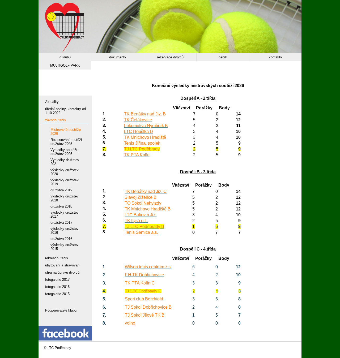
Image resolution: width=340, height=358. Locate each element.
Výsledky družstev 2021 (64, 162)
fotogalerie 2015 (57, 294)
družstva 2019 (61, 190)
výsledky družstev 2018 (64, 198)
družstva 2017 (61, 223)
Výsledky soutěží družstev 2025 (63, 152)
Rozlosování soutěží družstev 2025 (66, 142)
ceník (223, 57)
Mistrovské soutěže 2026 (65, 132)
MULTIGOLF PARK (65, 65)
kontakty (275, 57)
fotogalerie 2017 (57, 280)
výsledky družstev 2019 (64, 182)
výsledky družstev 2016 (64, 231)
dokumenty (117, 57)
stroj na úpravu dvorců (62, 272)
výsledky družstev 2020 (64, 172)
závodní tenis (55, 120)
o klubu (65, 57)
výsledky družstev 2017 (64, 214)
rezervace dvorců (170, 57)
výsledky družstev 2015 (64, 247)
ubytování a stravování (62, 265)
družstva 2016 (61, 239)
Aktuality (52, 102)
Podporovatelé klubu (60, 310)
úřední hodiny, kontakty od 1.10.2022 (65, 111)
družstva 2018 (61, 206)
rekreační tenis (56, 258)
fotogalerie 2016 (57, 287)
